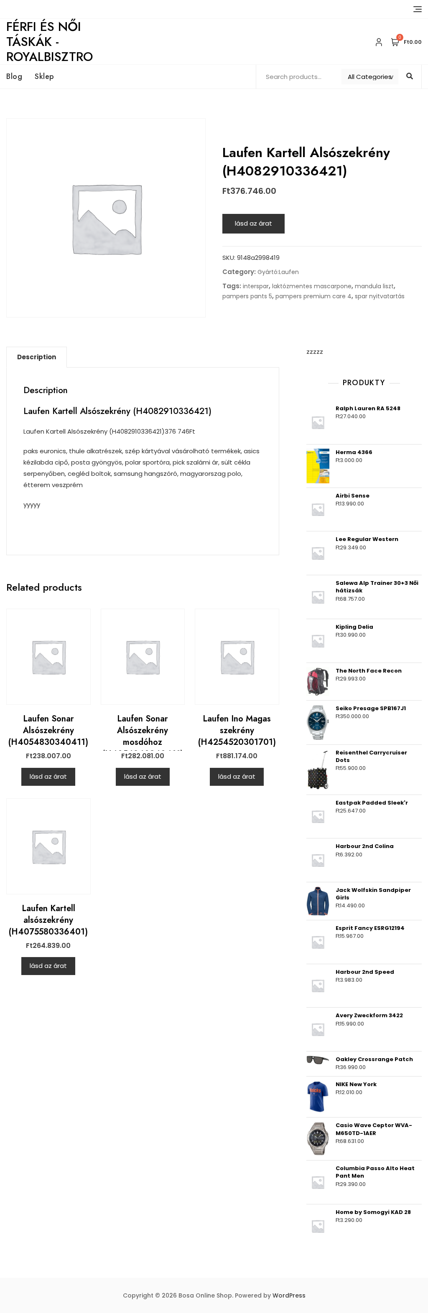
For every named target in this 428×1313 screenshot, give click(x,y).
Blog (14, 76)
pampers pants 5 (247, 296)
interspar (256, 286)
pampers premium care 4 (313, 296)
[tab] (36, 357)
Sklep (44, 76)
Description (36, 357)
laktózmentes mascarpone (312, 286)
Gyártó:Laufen (278, 272)
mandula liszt (374, 286)
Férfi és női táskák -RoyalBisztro (49, 42)
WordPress (289, 1295)
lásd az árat (253, 223)
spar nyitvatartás (380, 296)
